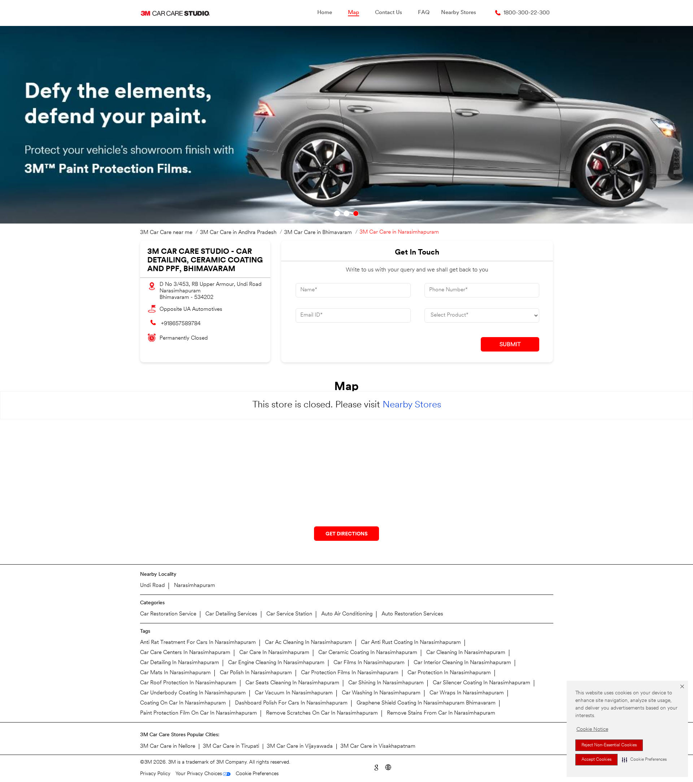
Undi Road (152, 585)
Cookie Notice (592, 729)
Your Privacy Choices (198, 774)
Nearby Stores (412, 405)
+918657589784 (181, 324)
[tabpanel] (346, 125)
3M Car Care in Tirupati (231, 746)
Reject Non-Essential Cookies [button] (609, 745)
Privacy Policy (155, 774)
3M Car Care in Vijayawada (300, 746)
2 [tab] (346, 213)
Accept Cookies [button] (596, 759)
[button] (644, 759)
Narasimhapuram (194, 585)
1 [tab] (337, 213)
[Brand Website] (388, 767)
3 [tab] (356, 213)
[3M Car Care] (175, 13)
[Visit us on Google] (376, 767)
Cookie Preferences (257, 774)
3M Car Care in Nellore (167, 746)
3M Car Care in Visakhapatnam (377, 746)
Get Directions (347, 534)
